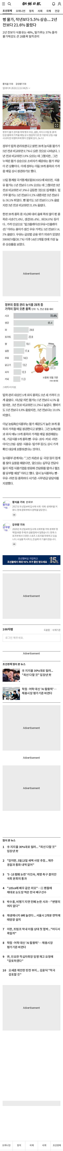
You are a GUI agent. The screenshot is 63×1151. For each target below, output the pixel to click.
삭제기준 (56, 630)
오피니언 (6, 1145)
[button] (3, 4)
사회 (44, 1145)
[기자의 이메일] (14, 515)
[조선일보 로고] (31, 4)
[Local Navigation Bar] (3, 4)
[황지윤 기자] (7, 504)
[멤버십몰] (31, 560)
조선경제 (57, 1145)
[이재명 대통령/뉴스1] (11, 675)
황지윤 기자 (8, 84)
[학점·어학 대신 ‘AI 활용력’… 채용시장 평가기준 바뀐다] (11, 693)
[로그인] (59, 4)
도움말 (47, 630)
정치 (19, 1145)
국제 (32, 1145)
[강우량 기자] (7, 527)
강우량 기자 (21, 84)
